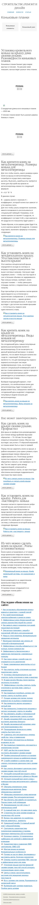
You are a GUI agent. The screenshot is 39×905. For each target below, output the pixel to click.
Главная (10, 12)
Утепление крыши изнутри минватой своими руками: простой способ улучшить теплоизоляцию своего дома (18, 867)
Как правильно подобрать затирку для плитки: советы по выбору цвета (17, 694)
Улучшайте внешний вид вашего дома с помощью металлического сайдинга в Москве (19, 774)
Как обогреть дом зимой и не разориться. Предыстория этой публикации (19, 801)
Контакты (5, 897)
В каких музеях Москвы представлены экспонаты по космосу (18, 681)
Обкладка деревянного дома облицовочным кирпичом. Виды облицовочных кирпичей (14, 789)
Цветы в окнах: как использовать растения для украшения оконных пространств (15, 875)
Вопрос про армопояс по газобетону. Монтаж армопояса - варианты (17, 819)
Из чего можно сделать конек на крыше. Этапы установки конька (16, 546)
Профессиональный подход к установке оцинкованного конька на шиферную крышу (18, 756)
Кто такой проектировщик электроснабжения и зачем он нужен (16, 616)
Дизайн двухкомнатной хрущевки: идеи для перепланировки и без (18, 725)
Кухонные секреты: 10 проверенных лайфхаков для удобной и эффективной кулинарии (17, 839)
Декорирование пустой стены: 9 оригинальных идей (15, 806)
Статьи (28, 12)
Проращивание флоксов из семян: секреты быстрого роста (16, 730)
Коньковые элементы (10, 27)
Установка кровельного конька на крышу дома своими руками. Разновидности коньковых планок (18, 55)
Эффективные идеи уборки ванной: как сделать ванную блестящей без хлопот (18, 621)
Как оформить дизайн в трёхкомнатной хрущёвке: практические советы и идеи (18, 715)
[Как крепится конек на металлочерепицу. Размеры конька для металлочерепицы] (19, 238)
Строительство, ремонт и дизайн (19, 6)
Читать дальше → (7, 154)
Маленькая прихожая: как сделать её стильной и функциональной (17, 642)
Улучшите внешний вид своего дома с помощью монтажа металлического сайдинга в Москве (19, 781)
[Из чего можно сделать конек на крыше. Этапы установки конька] (19, 574)
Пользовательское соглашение (17, 897)
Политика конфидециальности (11, 899)
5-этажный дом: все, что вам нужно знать (20, 810)
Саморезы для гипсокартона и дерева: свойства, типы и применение (18, 735)
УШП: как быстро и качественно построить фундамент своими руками (16, 751)
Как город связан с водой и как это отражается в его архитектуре (16, 660)
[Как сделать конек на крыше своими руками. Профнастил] (19, 481)
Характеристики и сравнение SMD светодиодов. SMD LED (16, 845)
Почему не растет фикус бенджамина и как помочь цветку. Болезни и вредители (18, 855)
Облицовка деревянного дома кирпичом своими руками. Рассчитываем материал (18, 795)
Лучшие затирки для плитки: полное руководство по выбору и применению (17, 699)
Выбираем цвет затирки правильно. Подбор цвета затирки (17, 886)
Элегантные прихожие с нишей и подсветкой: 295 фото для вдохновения (17, 631)
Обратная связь (7, 902)
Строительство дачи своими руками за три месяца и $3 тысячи (18, 814)
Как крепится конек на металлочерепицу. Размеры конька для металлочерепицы (19, 165)
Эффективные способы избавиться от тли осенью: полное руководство (19, 647)
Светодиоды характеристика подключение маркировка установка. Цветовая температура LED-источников (17, 831)
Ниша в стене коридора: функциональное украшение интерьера (19, 636)
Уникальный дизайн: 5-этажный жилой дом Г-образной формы (18, 824)
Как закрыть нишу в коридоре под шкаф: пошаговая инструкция (18, 626)
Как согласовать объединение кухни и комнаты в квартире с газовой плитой (17, 610)
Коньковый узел (28, 27)
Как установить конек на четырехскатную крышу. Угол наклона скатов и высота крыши (17, 256)
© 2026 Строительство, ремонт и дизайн (14, 894)
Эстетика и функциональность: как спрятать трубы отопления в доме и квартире (19, 675)
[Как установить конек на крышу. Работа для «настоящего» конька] (19, 530)
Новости (19, 12)
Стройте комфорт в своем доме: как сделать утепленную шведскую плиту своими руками (19, 763)
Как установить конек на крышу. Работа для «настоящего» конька (17, 498)
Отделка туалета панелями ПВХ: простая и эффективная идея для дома (19, 860)
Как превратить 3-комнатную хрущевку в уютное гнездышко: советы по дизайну (19, 709)
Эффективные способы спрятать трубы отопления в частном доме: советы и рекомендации (18, 688)
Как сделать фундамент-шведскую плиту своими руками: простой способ (19, 769)
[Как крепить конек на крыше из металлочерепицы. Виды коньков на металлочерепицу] (19, 404)
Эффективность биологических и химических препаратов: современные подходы (16, 654)
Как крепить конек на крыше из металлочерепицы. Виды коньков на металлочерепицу (17, 335)
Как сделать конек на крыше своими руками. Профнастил (16, 426)
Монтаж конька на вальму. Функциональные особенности (13, 850)
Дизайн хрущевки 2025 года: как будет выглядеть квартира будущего (17, 720)
